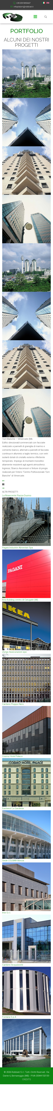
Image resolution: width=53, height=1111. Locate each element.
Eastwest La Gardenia (13, 808)
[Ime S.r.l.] (26, 939)
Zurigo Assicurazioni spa (14, 652)
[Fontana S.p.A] (26, 1043)
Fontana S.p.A (9, 1017)
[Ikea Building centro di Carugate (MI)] (26, 626)
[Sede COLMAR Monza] (26, 886)
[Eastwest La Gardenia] (26, 834)
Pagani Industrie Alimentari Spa (17, 547)
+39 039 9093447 (23, 3)
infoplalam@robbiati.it (23, 7)
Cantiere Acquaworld (12, 965)
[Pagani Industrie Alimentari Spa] (26, 574)
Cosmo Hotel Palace (12, 756)
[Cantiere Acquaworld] (26, 991)
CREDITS (26, 1079)
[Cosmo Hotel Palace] (26, 782)
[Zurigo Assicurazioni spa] (26, 678)
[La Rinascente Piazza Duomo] (26, 521)
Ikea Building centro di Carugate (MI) (20, 599)
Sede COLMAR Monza (13, 860)
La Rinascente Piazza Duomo (16, 495)
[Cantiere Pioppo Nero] (26, 730)
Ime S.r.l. (6, 912)
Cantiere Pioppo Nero (13, 704)
